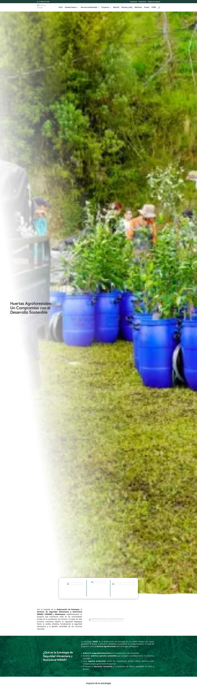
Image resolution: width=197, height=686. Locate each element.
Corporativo (133, 1)
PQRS (154, 7)
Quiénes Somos (70, 7)
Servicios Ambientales (89, 7)
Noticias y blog (126, 7)
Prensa (146, 7)
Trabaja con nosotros (154, 1)
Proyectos (105, 7)
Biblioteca (138, 7)
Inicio (61, 7)
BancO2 (116, 7)
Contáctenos (142, 1)
